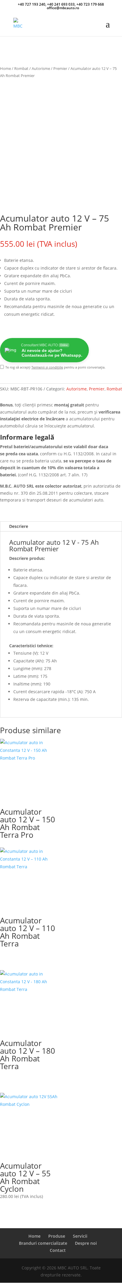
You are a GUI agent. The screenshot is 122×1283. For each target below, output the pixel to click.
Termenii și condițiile (47, 367)
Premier (60, 68)
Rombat (21, 68)
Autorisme (41, 68)
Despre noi (86, 1243)
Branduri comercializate (43, 1243)
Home (5, 68)
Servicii (80, 1236)
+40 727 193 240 (31, 4)
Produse (56, 1236)
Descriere (18, 526)
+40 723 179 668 (90, 4)
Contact (58, 1250)
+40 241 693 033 (61, 4)
